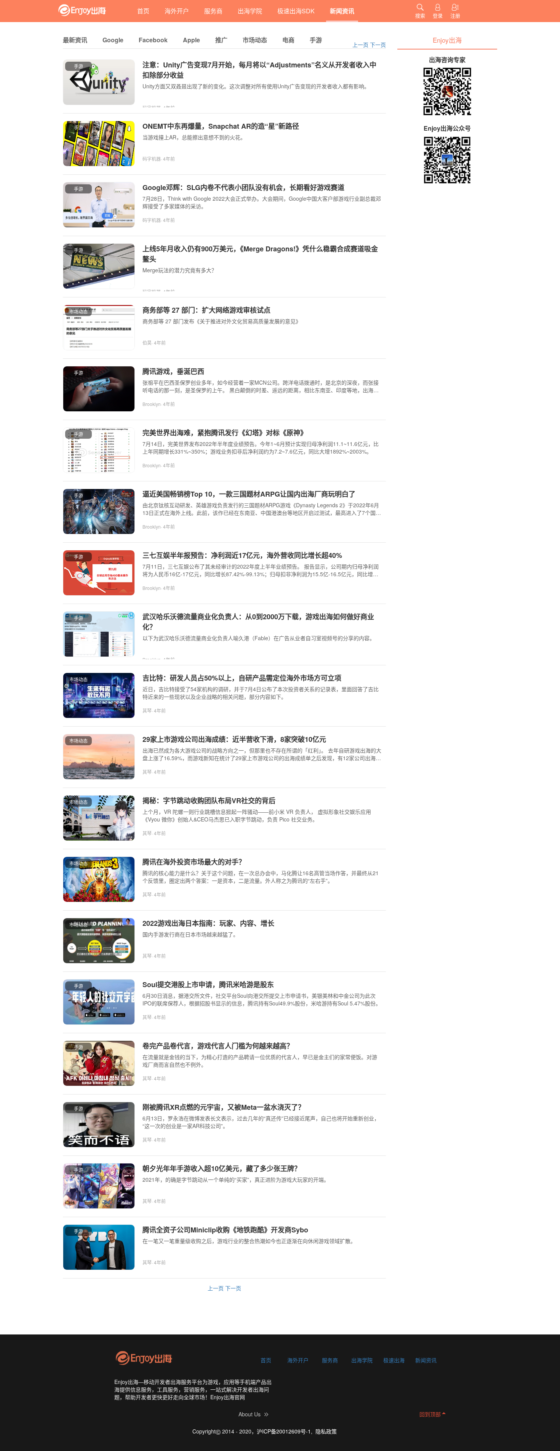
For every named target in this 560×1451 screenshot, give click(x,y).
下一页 (378, 44)
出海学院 (250, 10)
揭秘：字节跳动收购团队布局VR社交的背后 (208, 800)
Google (112, 40)
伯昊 (147, 342)
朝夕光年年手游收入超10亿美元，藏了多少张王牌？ (221, 1168)
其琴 (147, 710)
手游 (316, 40)
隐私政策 (326, 1431)
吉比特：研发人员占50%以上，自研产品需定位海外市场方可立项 (241, 678)
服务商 (213, 10)
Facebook (153, 40)
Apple (191, 40)
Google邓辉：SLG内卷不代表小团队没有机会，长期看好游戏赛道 (243, 187)
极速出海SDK (296, 10)
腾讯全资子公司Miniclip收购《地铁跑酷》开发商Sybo (225, 1230)
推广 (221, 40)
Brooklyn (151, 404)
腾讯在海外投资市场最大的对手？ (193, 862)
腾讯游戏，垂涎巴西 (173, 371)
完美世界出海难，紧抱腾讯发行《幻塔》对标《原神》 (224, 433)
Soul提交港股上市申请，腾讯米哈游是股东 (208, 984)
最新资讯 (75, 40)
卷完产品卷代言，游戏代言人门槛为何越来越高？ (217, 1046)
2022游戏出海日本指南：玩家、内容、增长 (208, 923)
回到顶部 (430, 1414)
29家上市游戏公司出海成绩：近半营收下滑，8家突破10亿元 (234, 739)
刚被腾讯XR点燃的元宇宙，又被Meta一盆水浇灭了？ (223, 1107)
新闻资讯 (342, 10)
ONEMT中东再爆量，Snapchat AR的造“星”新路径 (220, 126)
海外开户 (177, 10)
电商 (288, 40)
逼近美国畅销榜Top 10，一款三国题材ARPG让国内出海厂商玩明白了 (248, 494)
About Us (249, 1414)
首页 (143, 10)
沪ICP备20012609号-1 (284, 1431)
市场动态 (255, 40)
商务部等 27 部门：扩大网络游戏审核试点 (206, 310)
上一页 (360, 44)
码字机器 (151, 158)
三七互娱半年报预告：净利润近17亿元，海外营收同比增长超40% (242, 555)
